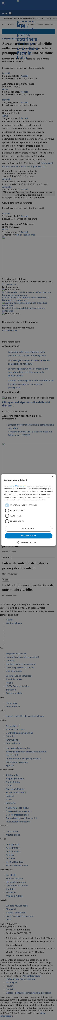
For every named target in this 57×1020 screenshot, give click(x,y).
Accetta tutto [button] (28, 535)
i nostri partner (17, 486)
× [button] (52, 477)
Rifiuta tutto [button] (28, 528)
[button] (28, 542)
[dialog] (28, 510)
